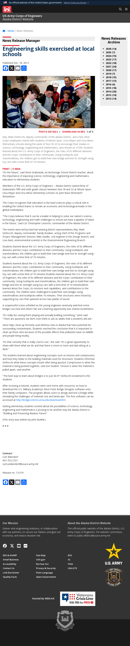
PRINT (6, 168)
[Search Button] (119, 9)
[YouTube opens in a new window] (19, 546)
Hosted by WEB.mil (43, 598)
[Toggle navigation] (124, 9)
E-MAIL (17, 168)
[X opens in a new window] (12, 546)
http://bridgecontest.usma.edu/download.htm (41, 400)
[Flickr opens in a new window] (25, 546)
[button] (77, 2)
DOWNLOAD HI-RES (73, 131)
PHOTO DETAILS (48, 131)
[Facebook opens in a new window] (5, 546)
